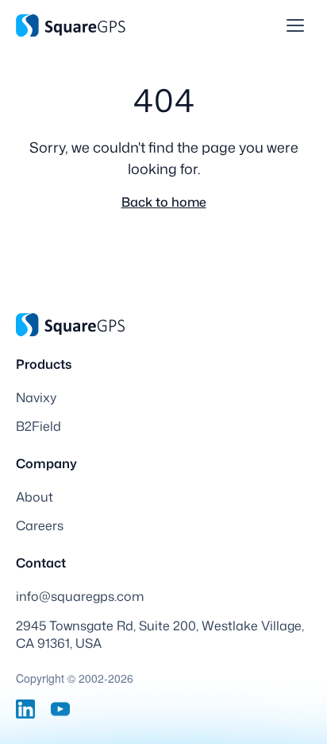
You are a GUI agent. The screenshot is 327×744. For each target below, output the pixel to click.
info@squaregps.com (80, 596)
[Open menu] (295, 25)
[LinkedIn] (25, 709)
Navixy (36, 397)
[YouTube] (60, 709)
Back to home (163, 202)
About (34, 497)
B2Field (38, 426)
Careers (39, 525)
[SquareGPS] (70, 25)
